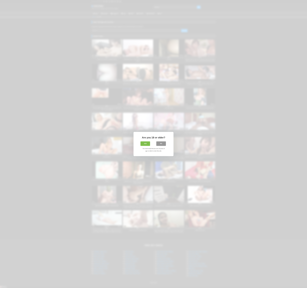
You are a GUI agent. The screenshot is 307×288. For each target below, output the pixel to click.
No (161, 143)
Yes (145, 143)
